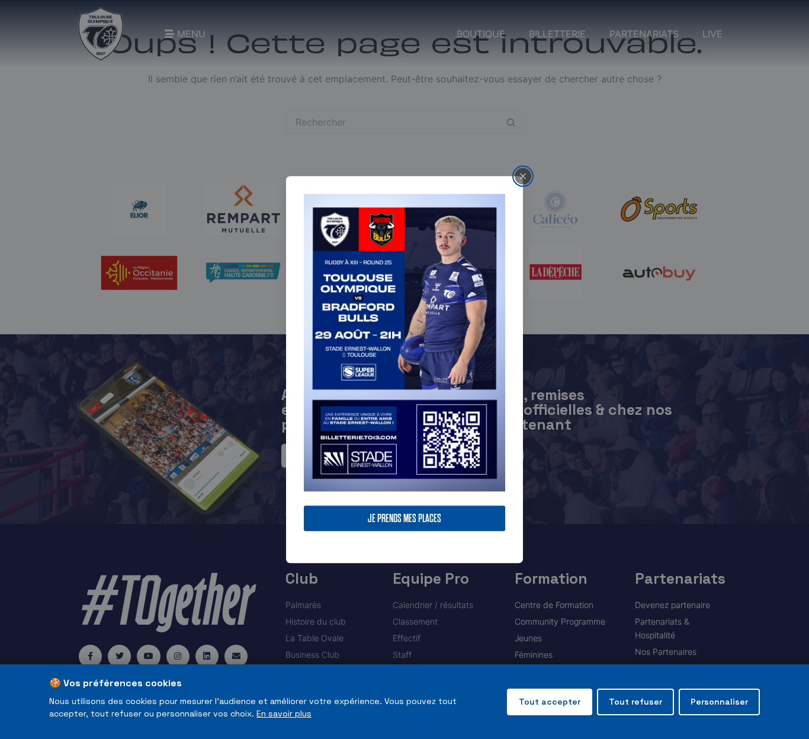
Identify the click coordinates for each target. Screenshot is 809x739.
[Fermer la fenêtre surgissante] (523, 176)
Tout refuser (635, 701)
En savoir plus (284, 713)
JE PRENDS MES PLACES (404, 518)
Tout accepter (549, 701)
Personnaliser (719, 701)
